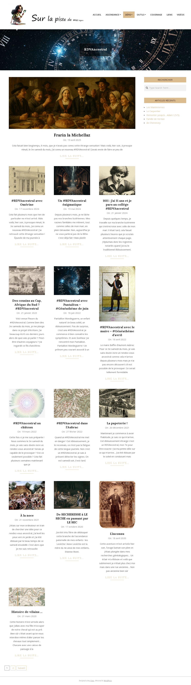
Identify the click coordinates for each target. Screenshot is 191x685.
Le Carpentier (153, 111)
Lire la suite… (72, 155)
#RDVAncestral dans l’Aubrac (72, 425)
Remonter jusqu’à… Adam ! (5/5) (162, 115)
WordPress (108, 680)
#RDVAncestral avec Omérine (27, 202)
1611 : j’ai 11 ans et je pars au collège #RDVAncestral (117, 204)
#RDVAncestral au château (27, 425)
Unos (92, 680)
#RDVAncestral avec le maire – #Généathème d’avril (117, 331)
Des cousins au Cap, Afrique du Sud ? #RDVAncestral (26, 304)
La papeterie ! (117, 423)
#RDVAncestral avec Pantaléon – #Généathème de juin (72, 304)
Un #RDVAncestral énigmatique (72, 202)
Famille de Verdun (155, 118)
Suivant (21, 667)
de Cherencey (153, 122)
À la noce (27, 515)
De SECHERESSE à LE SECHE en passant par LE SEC (72, 518)
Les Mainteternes (155, 107)
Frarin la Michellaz (72, 135)
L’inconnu (117, 534)
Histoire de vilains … (26, 612)
